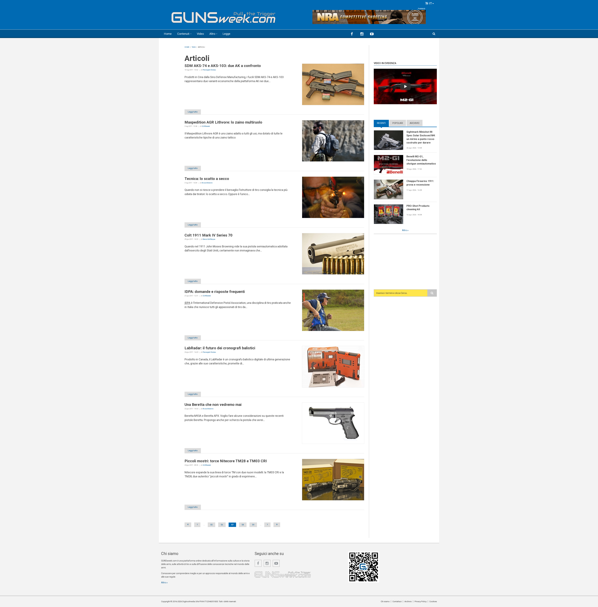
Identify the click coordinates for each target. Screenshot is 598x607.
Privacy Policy (421, 601)
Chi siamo (385, 601)
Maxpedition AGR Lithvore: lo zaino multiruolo (223, 122)
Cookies (433, 601)
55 (211, 525)
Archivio (414, 123)
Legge (226, 33)
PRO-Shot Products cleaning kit (418, 207)
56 (222, 525)
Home (168, 33)
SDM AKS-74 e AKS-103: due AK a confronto (223, 66)
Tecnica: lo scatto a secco (207, 179)
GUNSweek (206, 126)
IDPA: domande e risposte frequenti (215, 291)
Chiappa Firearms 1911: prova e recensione (420, 183)
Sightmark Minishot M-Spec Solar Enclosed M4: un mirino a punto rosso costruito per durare (420, 137)
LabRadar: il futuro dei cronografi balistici (220, 348)
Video (200, 33)
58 (243, 525)
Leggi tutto (193, 112)
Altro (212, 33)
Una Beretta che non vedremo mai (213, 404)
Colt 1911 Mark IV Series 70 (209, 235)
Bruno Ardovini (207, 183)
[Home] (223, 16)
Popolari (397, 123)
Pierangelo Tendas (209, 70)
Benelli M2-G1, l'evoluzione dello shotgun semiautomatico (421, 160)
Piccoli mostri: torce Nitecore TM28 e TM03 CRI (226, 461)
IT (430, 3)
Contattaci (397, 601)
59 (253, 525)
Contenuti (183, 33)
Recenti (383, 123)
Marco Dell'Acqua (209, 239)
